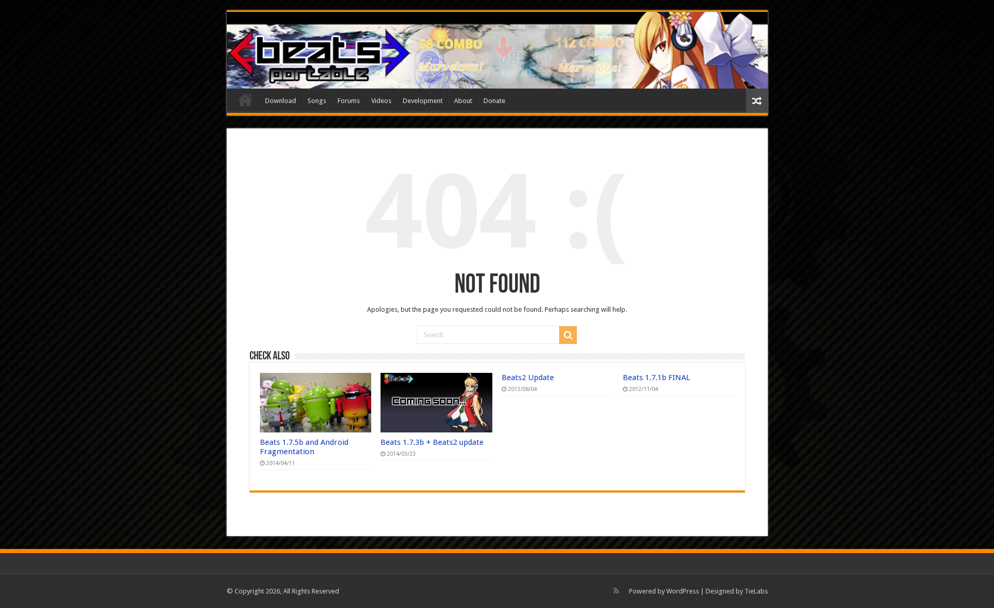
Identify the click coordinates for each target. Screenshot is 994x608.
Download (280, 101)
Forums (349, 101)
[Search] (568, 335)
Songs (317, 101)
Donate (494, 101)
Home (245, 99)
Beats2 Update (528, 377)
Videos (381, 101)
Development (423, 101)
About (463, 101)
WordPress (682, 591)
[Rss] (616, 591)
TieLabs (756, 591)
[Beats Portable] (497, 50)
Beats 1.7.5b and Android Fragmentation (304, 447)
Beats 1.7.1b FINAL (656, 377)
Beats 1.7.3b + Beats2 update (432, 442)
